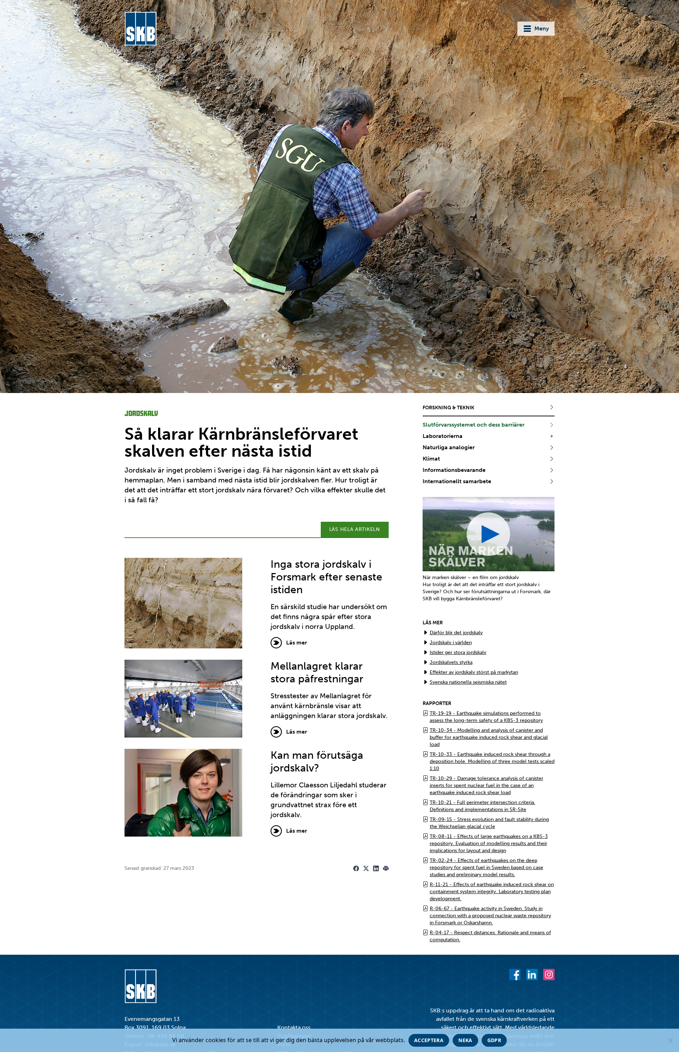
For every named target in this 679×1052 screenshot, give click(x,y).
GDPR (494, 1040)
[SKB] (140, 986)
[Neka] (670, 1040)
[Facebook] (515, 974)
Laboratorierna (443, 436)
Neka (465, 1040)
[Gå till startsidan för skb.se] (140, 28)
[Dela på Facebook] (356, 868)
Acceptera (428, 1040)
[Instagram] (549, 974)
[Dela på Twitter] (366, 868)
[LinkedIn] (532, 974)
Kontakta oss (294, 1027)
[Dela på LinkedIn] (376, 868)
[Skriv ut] (386, 868)
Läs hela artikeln (354, 529)
